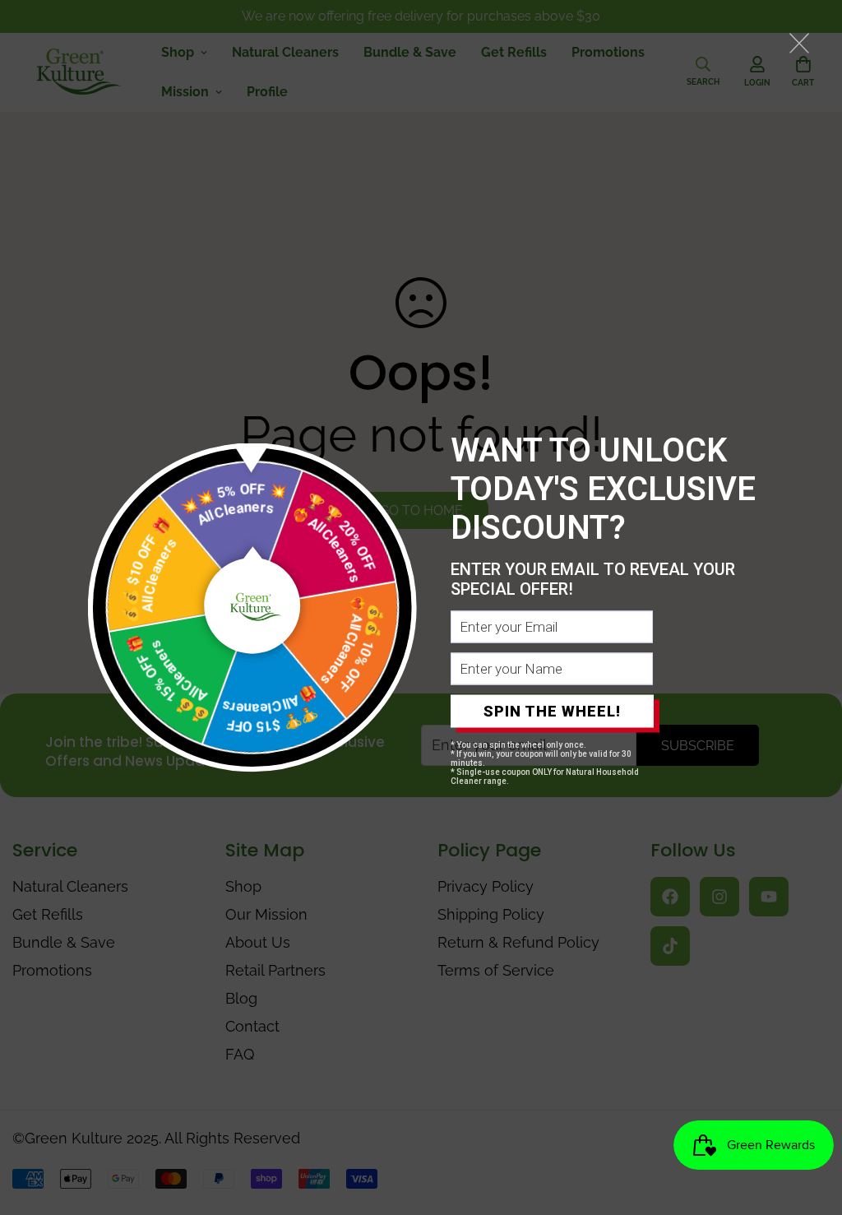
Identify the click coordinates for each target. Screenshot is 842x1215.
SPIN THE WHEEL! (552, 711)
